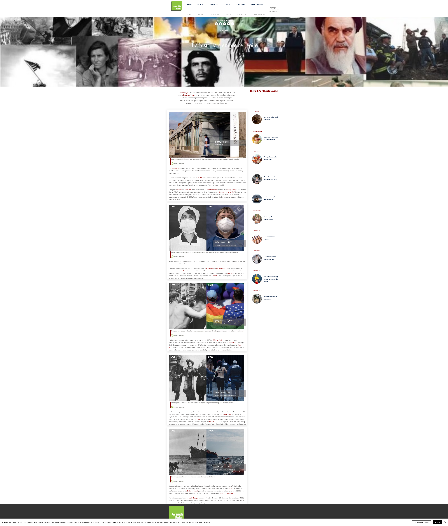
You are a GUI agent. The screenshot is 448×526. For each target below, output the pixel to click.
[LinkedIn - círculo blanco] (232, 23)
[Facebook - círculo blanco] (220, 23)
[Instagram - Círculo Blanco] (216, 23)
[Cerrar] (445, 522)
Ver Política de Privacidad (201, 522)
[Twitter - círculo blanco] (224, 23)
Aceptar (437, 522)
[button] (200, 4)
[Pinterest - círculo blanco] (228, 23)
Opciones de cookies (421, 522)
